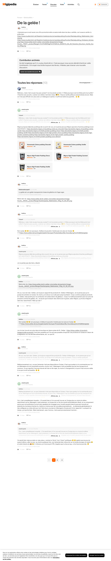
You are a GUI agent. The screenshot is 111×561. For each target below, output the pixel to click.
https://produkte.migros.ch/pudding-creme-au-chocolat (45, 129)
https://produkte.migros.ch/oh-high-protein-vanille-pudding (54, 135)
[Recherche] (78, 4)
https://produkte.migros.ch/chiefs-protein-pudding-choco (41, 131)
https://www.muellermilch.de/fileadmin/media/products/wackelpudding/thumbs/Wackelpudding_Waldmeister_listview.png (55, 37)
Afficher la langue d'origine (34, 47)
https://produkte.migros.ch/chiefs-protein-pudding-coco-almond (39, 137)
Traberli (24, 88)
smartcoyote (25, 109)
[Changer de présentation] (95, 4)
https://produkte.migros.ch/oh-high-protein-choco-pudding (48, 133)
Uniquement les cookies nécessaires (76, 555)
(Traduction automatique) (22, 47)
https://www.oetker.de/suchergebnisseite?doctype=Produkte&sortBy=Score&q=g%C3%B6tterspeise (54, 233)
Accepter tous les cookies (97, 555)
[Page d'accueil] (9, 4)
